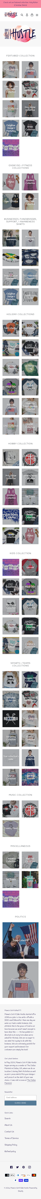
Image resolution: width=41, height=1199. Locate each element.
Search (7, 1118)
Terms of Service (12, 1138)
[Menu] (37, 14)
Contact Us (9, 1131)
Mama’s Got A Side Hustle (19, 1188)
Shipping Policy (11, 1145)
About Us (8, 1125)
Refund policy (10, 1151)
